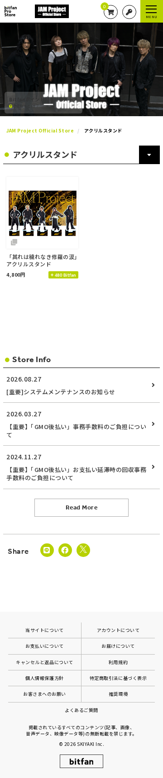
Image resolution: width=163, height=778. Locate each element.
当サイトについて (44, 630)
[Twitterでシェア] (83, 550)
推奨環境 (118, 693)
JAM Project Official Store (40, 130)
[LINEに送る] (47, 550)
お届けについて (118, 645)
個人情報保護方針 (44, 677)
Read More (82, 507)
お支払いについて (44, 645)
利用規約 (118, 662)
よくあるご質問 (81, 710)
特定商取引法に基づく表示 (118, 677)
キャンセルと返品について (44, 662)
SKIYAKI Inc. (90, 743)
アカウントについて (118, 630)
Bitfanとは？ (26, 105)
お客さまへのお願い (44, 693)
